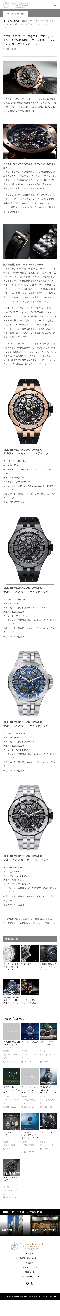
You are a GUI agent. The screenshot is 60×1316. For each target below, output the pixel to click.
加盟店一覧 (30, 1272)
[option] (15, 1225)
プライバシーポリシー (30, 1276)
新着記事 (30, 1263)
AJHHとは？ (29, 1254)
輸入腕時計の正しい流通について (30, 1258)
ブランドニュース (30, 1267)
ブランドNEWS (16, 14)
